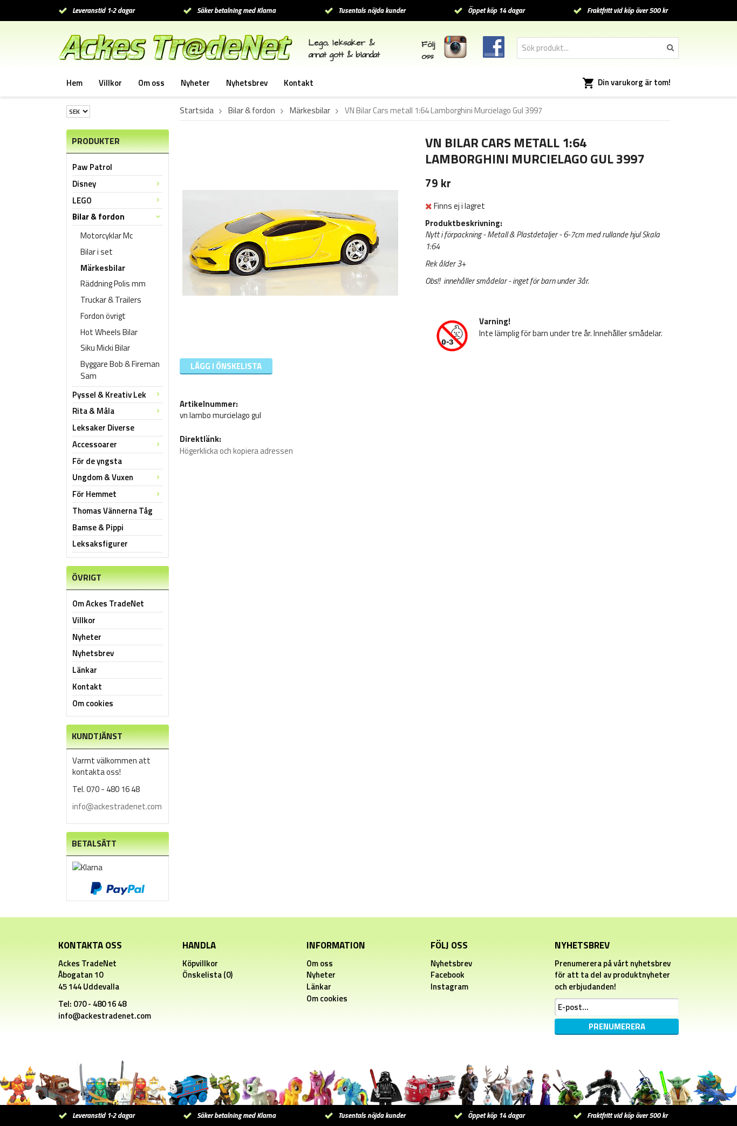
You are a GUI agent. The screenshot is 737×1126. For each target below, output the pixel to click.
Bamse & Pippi (98, 527)
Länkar (84, 670)
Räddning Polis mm (113, 283)
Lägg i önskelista (226, 366)
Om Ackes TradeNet (108, 603)
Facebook (448, 974)
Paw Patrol (92, 167)
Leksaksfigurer (100, 543)
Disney (84, 184)
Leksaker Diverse (103, 427)
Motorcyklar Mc (106, 235)
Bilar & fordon (98, 216)
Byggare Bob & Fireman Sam (120, 370)
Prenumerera (617, 1026)
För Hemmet (94, 494)
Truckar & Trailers (110, 300)
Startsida (197, 111)
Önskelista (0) (207, 974)
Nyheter (195, 83)
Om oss (151, 83)
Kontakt (298, 83)
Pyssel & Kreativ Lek (109, 394)
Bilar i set (96, 251)
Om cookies (92, 703)
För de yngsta (97, 461)
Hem (74, 83)
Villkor (110, 83)
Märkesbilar (102, 268)
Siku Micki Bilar (105, 348)
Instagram (449, 986)
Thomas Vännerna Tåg (112, 510)
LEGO (82, 200)
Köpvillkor (200, 963)
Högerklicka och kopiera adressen (236, 451)
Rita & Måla (93, 411)
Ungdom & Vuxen (102, 477)
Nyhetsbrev (247, 83)
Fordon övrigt (103, 316)
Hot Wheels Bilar (109, 332)
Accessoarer (94, 444)
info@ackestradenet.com (117, 806)
